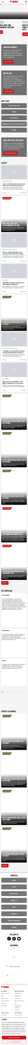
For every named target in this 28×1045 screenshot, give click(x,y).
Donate (17, 1010)
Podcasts (3, 1003)
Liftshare (14, 914)
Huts (14, 887)
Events (14, 130)
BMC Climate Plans (19, 1000)
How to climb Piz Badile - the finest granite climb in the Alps (12, 253)
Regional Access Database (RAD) (14, 124)
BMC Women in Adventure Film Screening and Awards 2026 (13, 533)
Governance (18, 998)
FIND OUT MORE (8, 91)
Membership (4, 998)
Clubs (14, 112)
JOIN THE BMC (8, 61)
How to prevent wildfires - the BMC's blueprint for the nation (12, 382)
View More (6, 34)
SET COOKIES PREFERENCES (14, 1042)
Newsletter (4, 1005)
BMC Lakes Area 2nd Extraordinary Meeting (11, 224)
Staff (2, 995)
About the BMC (5, 993)
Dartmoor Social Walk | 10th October (13, 497)
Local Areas (14, 118)
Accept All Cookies (14, 1037)
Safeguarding (18, 993)
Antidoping (17, 995)
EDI (15, 1003)
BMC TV (14, 900)
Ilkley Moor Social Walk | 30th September (14, 461)
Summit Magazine (14, 920)
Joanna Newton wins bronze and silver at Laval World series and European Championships (13, 184)
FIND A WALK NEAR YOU (10, 153)
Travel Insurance (14, 105)
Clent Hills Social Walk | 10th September (13, 422)
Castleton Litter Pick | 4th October (12, 323)
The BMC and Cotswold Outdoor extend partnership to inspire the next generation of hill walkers (13, 351)
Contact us (4, 1015)
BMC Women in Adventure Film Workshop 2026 (13, 572)
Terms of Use (18, 1015)
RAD (14, 907)
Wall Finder (14, 893)
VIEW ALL (4, 582)
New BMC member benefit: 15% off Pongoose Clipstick (13, 283)
